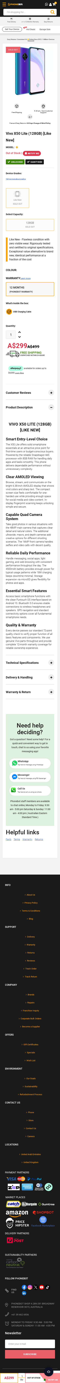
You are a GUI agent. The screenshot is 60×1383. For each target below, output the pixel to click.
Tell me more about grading (16, 179)
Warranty (18, 278)
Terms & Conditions (31, 911)
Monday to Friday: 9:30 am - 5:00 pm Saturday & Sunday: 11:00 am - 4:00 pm (33, 1324)
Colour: (11, 270)
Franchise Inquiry (31, 1010)
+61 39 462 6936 (20, 1314)
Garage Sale (45, 29)
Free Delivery (11, 22)
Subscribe (30, 1354)
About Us (31, 895)
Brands (31, 994)
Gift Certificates (31, 1044)
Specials (31, 1052)
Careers (31, 1136)
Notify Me (33, 153)
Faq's (8, 839)
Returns (39, 839)
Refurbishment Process (31, 1094)
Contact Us (31, 1128)
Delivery (31, 936)
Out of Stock (33, 1378)
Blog (31, 919)
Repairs (30, 1002)
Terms (17, 839)
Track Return (31, 976)
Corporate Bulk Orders (31, 1018)
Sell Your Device (12, 29)
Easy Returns (48, 22)
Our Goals (31, 1078)
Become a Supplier (31, 1026)
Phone (31, 1112)
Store (31, 1120)
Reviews (31, 960)
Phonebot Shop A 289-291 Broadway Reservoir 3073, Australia (32, 1305)
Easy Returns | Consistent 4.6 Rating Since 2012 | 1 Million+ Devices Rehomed (30, 40)
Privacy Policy (31, 903)
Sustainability (31, 1086)
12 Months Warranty (30, 22)
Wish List (30, 1060)
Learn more (25, 278)
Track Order (30, 968)
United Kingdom (31, 1162)
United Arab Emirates (31, 1154)
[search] (52, 12)
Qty (21, 1380)
